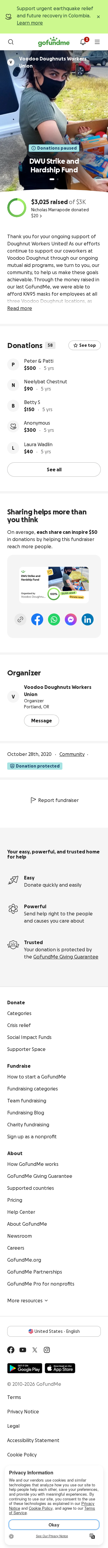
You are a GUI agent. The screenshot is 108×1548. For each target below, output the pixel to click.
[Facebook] (37, 619)
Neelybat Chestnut (45, 381)
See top (87, 345)
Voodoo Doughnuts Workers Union (58, 690)
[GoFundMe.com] (54, 42)
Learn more (30, 22)
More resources (25, 1300)
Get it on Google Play (24, 1368)
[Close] (98, 17)
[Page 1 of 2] (52, 179)
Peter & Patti (38, 361)
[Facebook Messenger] (71, 619)
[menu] (97, 42)
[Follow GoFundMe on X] (35, 1350)
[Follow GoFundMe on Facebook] (11, 1350)
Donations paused (57, 148)
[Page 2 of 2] (57, 179)
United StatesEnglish (57, 1331)
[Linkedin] (88, 619)
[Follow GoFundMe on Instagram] (47, 1350)
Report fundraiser (58, 800)
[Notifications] (83, 42)
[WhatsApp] (54, 619)
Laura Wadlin (38, 444)
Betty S (32, 402)
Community (72, 754)
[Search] (11, 42)
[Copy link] (20, 619)
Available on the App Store (60, 1368)
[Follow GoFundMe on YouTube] (23, 1350)
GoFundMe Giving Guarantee (65, 956)
